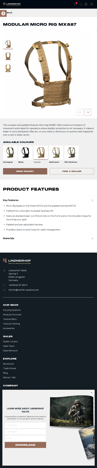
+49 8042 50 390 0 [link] (18, 285)
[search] (80, 4)
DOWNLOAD (25, 444)
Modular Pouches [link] (12, 314)
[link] (12, 4)
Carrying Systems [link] (11, 310)
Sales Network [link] (10, 350)
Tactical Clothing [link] (11, 324)
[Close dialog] (92, 393)
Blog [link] (5, 373)
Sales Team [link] (8, 346)
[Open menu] (91, 4)
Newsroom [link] (8, 364)
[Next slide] (88, 112)
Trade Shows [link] (9, 368)
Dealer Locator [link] (10, 341)
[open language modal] (85, 4)
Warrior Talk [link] (9, 377)
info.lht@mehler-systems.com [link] (24, 290)
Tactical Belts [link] (10, 319)
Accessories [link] (8, 328)
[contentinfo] (48, 94)
